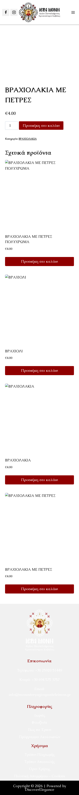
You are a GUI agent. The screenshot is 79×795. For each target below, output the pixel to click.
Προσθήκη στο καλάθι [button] (39, 261)
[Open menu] (73, 12)
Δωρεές (39, 715)
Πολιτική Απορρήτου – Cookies (39, 776)
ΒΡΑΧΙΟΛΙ (14, 351)
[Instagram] (13, 12)
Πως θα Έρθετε (39, 729)
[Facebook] (5, 12)
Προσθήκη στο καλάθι (41, 125)
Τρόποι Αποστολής (39, 761)
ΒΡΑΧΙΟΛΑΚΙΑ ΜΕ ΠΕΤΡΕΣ (28, 569)
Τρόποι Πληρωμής (40, 754)
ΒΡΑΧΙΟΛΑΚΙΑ (28, 139)
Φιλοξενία (39, 722)
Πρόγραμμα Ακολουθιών (39, 736)
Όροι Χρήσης (39, 769)
